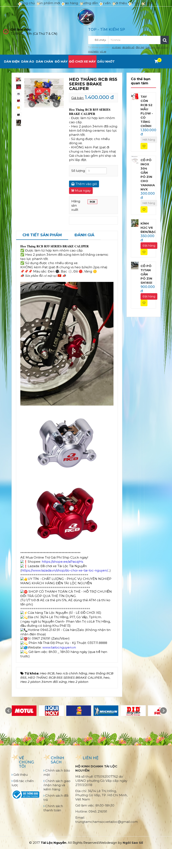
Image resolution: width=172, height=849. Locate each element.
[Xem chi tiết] (156, 61)
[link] (64, 570)
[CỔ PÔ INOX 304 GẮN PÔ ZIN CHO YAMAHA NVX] (135, 159)
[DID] (133, 710)
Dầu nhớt (106, 61)
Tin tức (134, 3)
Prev (32, 104)
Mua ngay (82, 191)
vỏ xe (103, 51)
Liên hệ (147, 3)
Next (56, 104)
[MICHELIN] (106, 710)
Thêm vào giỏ (86, 184)
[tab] (42, 235)
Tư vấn (105, 3)
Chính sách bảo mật (56, 772)
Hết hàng (149, 139)
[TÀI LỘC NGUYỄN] (86, 17)
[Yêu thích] (144, 146)
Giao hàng (70, 3)
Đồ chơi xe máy (82, 61)
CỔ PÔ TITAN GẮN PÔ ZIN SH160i (146, 274)
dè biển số (128, 47)
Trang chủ (27, 3)
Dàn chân (44, 61)
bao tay (150, 47)
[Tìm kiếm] (164, 40)
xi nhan (116, 47)
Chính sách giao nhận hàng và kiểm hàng (56, 785)
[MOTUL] (24, 710)
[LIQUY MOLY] (51, 710)
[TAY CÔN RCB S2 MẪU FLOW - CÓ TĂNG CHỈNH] (135, 96)
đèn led (140, 47)
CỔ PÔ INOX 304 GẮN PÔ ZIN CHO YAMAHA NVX (148, 174)
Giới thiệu (120, 3)
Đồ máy (61, 61)
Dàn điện (12, 61)
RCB (92, 201)
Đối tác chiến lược (23, 783)
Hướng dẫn (89, 3)
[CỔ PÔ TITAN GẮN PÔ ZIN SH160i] (135, 265)
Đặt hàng (149, 245)
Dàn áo (27, 61)
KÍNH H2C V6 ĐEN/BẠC (148, 227)
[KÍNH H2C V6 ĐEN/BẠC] (135, 223)
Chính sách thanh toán (53, 808)
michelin (93, 51)
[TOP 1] (78, 710)
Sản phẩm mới (48, 3)
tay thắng (162, 47)
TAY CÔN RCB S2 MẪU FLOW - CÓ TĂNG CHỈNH (147, 111)
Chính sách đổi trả (55, 798)
